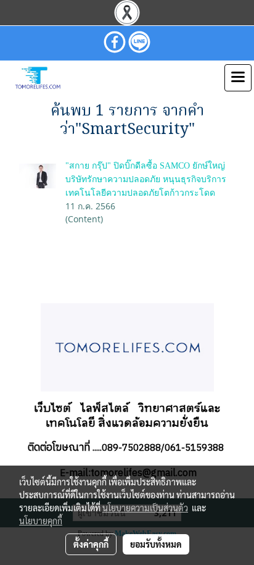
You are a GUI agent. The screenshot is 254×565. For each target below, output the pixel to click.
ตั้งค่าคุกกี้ (91, 544)
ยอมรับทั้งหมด (156, 544)
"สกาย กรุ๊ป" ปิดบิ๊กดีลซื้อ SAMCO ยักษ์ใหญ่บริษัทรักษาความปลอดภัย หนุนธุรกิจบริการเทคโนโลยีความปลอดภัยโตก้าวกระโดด (145, 179)
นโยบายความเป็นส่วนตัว (145, 507)
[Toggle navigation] (238, 77)
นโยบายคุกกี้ (40, 520)
